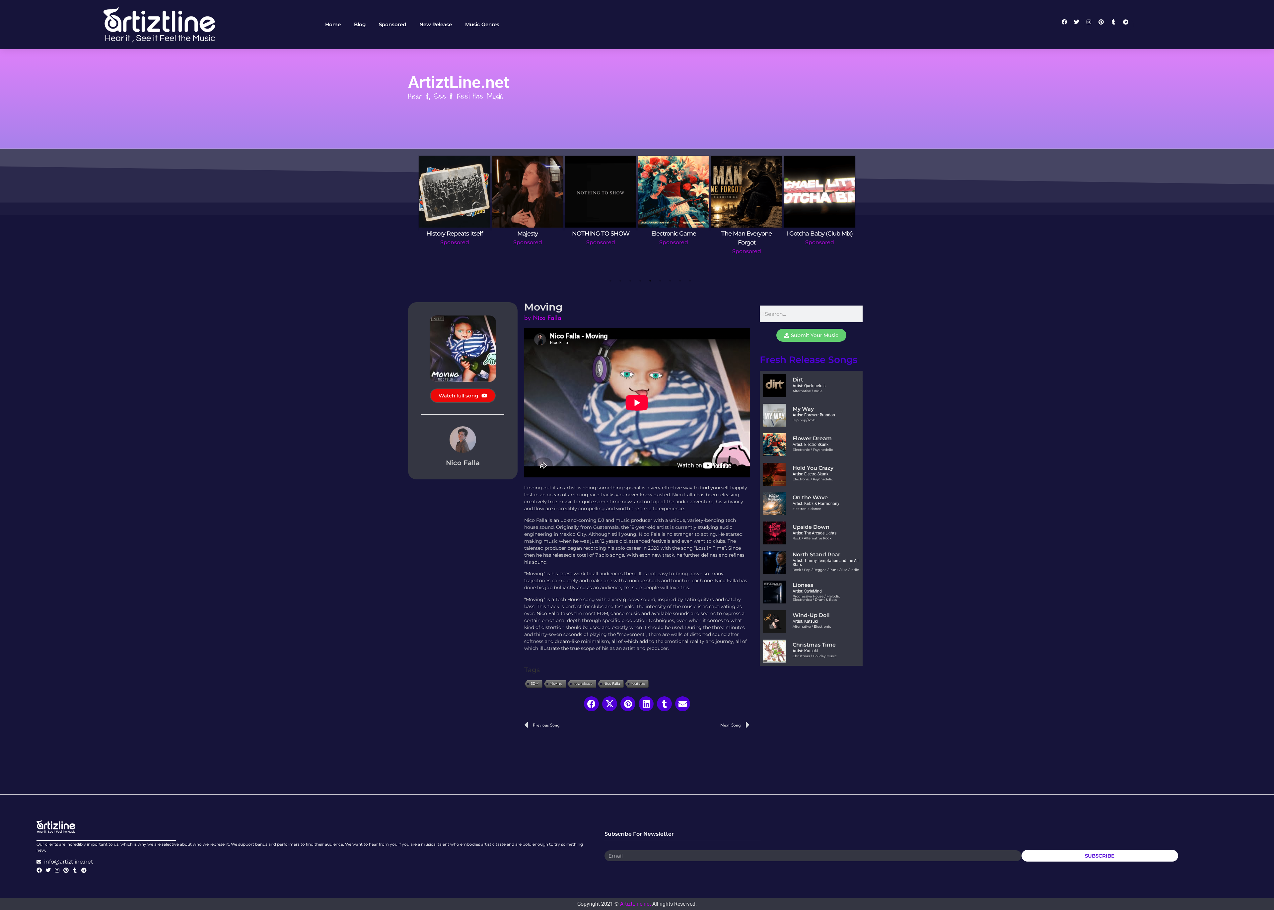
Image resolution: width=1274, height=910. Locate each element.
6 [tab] (660, 280)
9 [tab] (690, 280)
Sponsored (454, 242)
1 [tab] (610, 280)
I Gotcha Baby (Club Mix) (819, 233)
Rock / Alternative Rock (812, 538)
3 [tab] (630, 280)
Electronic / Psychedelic (813, 450)
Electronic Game (673, 233)
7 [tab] (670, 280)
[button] (591, 703)
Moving (556, 683)
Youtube (638, 683)
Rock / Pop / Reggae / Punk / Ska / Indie (826, 570)
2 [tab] (620, 280)
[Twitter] (1079, 24)
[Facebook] (1067, 24)
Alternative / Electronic (812, 626)
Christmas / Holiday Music (815, 656)
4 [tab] (640, 280)
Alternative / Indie (807, 391)
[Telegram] (1128, 24)
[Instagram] (1091, 24)
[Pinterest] (1103, 24)
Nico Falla (611, 683)
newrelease (583, 683)
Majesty (527, 233)
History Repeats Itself (454, 233)
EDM (535, 683)
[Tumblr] (1116, 24)
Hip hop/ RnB (804, 420)
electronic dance (807, 509)
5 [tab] (650, 280)
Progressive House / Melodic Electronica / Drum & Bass (816, 598)
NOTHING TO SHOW (600, 233)
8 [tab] (680, 280)
